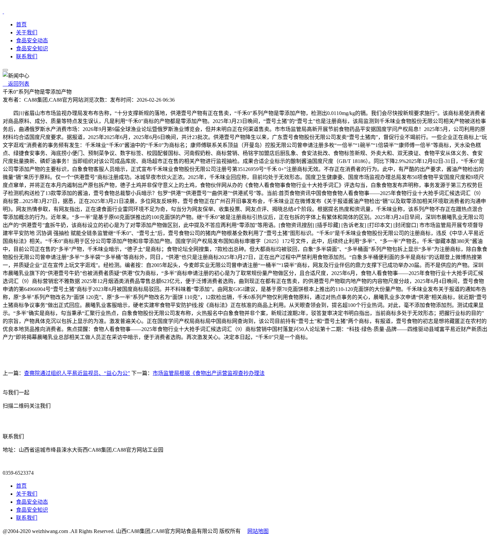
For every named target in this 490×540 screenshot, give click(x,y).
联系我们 (26, 56)
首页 (21, 24)
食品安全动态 (32, 40)
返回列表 (16, 84)
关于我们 (26, 32)
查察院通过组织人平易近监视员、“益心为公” (77, 373)
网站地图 (258, 531)
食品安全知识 (32, 48)
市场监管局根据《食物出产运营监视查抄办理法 (209, 373)
